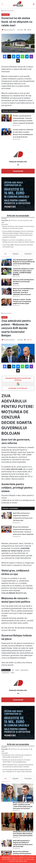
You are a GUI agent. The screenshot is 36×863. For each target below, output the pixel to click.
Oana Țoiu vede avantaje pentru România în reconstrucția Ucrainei (23, 281)
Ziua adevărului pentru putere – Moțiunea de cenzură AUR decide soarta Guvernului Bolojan (24, 261)
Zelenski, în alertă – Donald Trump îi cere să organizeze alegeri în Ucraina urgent (22, 301)
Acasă (4, 10)
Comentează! (18, 171)
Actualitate (10, 10)
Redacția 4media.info (9, 30)
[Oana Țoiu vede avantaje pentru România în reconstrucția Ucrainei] (6, 282)
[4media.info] (18, 4)
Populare (15, 254)
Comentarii (28, 254)
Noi (5, 254)
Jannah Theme (6, 857)
